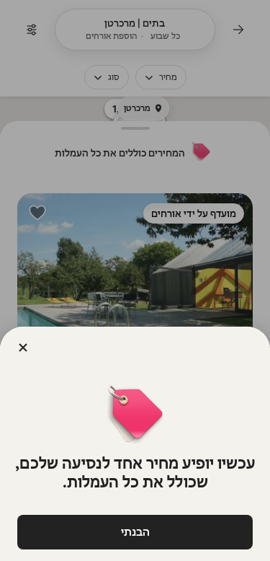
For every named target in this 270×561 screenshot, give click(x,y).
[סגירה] (23, 347)
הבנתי (135, 531)
